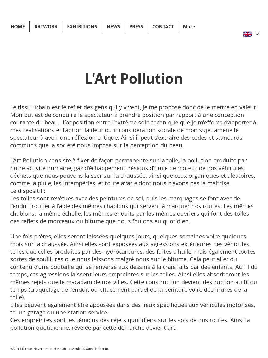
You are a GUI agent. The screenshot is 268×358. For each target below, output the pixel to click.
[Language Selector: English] (250, 34)
